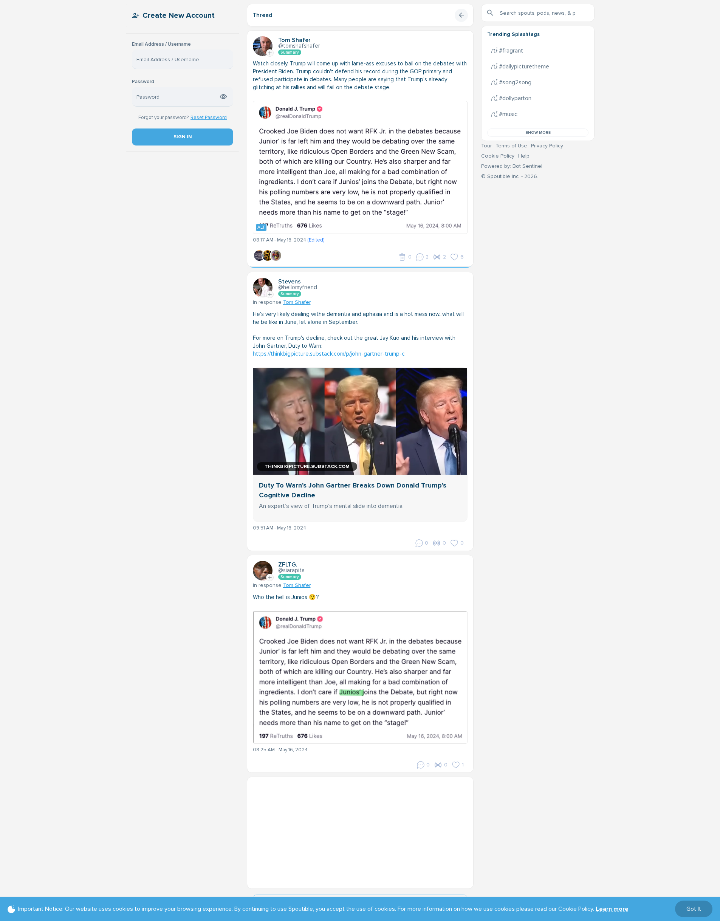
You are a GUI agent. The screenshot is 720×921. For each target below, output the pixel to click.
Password (143, 81)
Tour (486, 145)
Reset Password (208, 118)
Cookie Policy (497, 156)
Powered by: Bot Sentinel (511, 166)
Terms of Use (511, 145)
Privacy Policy (547, 145)
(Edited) (315, 240)
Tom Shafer (297, 302)
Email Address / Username (161, 44)
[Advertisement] (360, 830)
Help (524, 156)
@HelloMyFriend (297, 287)
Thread (262, 15)
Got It (693, 909)
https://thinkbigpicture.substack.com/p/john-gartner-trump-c (329, 353)
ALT (261, 227)
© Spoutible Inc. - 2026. (509, 176)
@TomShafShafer (299, 45)
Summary (289, 52)
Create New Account (178, 15)
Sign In (182, 137)
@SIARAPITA (291, 570)
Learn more (612, 909)
